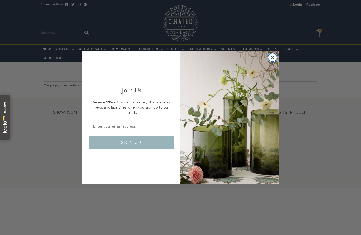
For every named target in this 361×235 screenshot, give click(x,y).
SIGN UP (131, 142)
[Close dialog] (272, 57)
